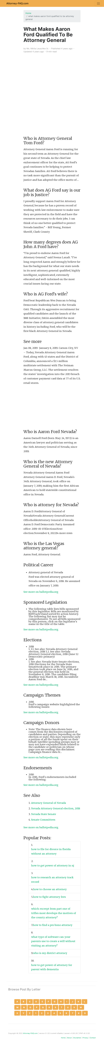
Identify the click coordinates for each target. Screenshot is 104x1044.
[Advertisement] (52, 72)
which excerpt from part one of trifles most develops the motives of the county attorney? (53, 913)
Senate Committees (43, 819)
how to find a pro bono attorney (53, 925)
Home (28, 13)
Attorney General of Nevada (48, 802)
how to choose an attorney (50, 889)
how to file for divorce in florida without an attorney (51, 851)
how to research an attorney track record (52, 879)
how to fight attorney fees (49, 896)
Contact (93, 1038)
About (69, 1038)
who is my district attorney (50, 953)
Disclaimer (77, 1038)
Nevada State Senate (43, 814)
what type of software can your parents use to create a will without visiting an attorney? (53, 941)
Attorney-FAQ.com (17, 3)
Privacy (85, 1038)
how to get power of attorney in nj (53, 865)
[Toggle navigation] (98, 3)
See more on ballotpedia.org (40, 591)
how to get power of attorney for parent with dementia (51, 967)
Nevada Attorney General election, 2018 (55, 808)
